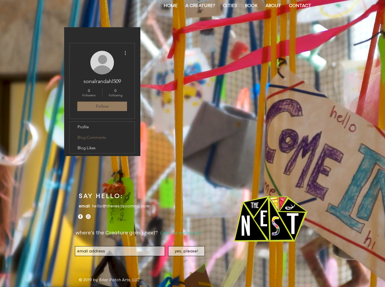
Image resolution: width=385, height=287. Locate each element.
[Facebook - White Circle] (80, 216)
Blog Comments (92, 137)
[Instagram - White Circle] (88, 216)
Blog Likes (86, 147)
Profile (83, 126)
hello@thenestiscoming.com (121, 206)
